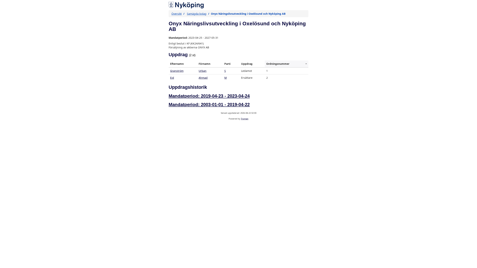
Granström (177, 71)
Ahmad (203, 77)
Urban (202, 71)
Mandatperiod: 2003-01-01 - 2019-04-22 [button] (209, 104)
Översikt (176, 13)
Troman (244, 118)
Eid (172, 77)
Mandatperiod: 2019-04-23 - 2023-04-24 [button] (209, 95)
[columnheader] (183, 63)
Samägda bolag (196, 13)
